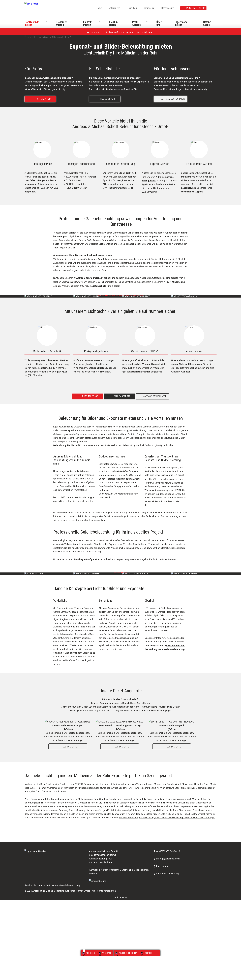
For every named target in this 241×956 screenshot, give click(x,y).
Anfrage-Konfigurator (87, 278)
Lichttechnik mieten (31, 23)
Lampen (80, 259)
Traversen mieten (61, 23)
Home (99, 8)
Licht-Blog (132, 8)
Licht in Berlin (113, 23)
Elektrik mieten (87, 23)
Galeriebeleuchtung (70, 885)
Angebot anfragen (128, 952)
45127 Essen (161, 817)
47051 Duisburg (146, 817)
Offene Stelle (207, 23)
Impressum (149, 8)
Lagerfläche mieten (181, 23)
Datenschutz (167, 8)
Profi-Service (136, 23)
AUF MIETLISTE (68, 746)
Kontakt (148, 953)
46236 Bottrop (176, 817)
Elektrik (181, 259)
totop (158, 953)
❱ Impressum (161, 866)
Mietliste (90, 952)
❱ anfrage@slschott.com (167, 858)
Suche (215, 8)
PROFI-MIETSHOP (195, 8)
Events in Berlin (163, 479)
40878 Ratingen (207, 817)
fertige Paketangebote (94, 286)
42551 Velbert (191, 817)
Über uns (159, 23)
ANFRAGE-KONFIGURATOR (171, 98)
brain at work (120, 897)
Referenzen (114, 8)
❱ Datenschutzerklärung (166, 873)
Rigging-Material (159, 259)
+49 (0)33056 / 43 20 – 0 (168, 851)
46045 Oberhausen (128, 817)
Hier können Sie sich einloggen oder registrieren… (128, 32)
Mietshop (107, 952)
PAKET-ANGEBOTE (105, 98)
